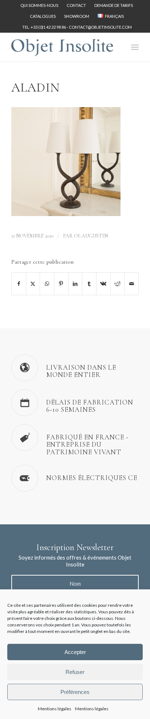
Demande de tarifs (113, 5)
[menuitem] (39, 5)
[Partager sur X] (33, 283)
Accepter (75, 652)
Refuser (75, 672)
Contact (76, 5)
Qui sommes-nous (39, 5)
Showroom (76, 16)
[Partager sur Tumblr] (89, 283)
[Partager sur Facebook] (19, 283)
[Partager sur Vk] (103, 283)
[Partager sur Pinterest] (61, 283)
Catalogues (43, 16)
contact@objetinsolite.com (100, 27)
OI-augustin (91, 236)
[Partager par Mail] (131, 283)
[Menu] (135, 47)
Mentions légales (54, 708)
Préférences (75, 692)
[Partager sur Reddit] (118, 283)
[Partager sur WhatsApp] (47, 283)
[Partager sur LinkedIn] (75, 283)
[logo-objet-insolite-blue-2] (62, 46)
